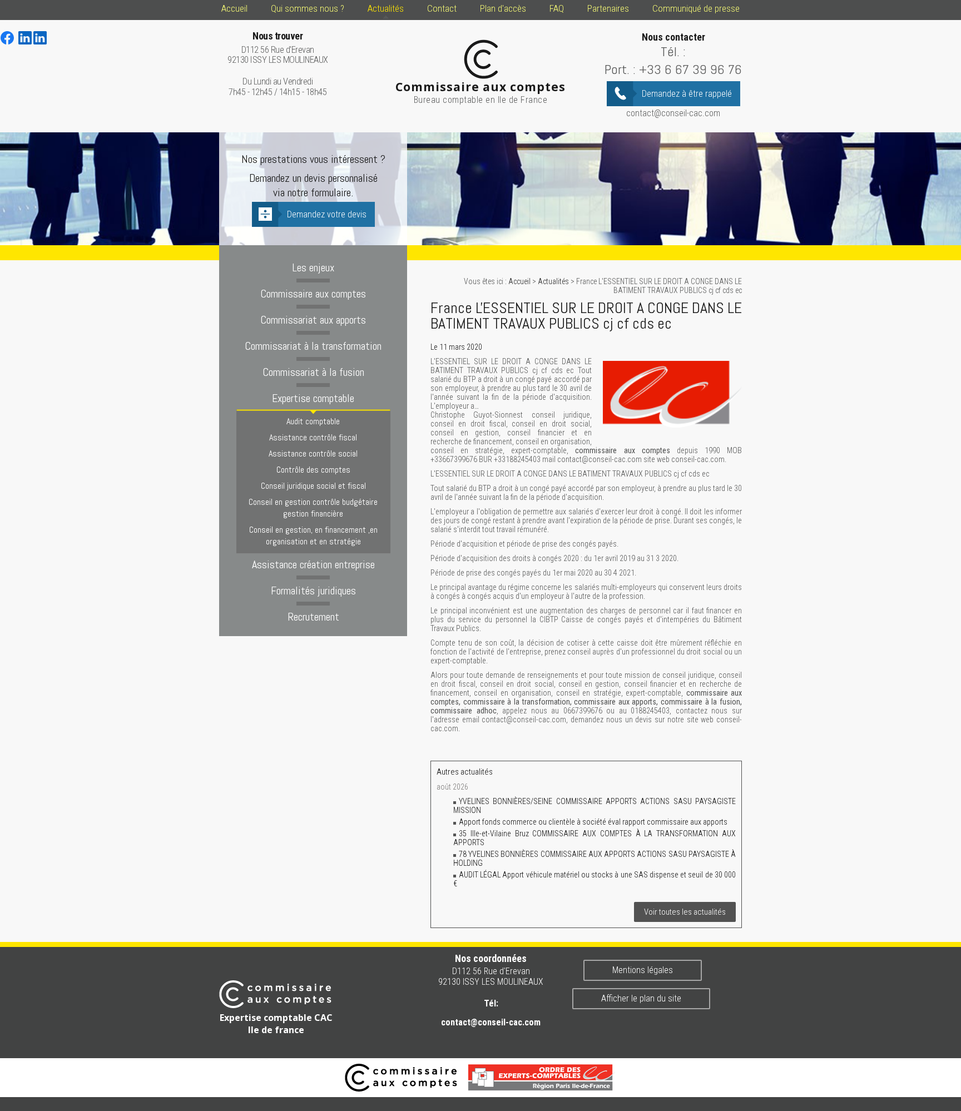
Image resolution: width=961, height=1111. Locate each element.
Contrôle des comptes (313, 469)
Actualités (386, 8)
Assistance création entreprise (313, 564)
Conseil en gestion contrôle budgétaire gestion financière (313, 507)
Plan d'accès (503, 8)
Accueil (234, 8)
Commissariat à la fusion (313, 372)
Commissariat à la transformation (313, 346)
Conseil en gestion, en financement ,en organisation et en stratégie (313, 535)
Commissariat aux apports (313, 320)
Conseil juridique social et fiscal (313, 486)
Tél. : (673, 51)
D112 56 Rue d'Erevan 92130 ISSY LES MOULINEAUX (277, 48)
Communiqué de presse (696, 8)
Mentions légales (642, 970)
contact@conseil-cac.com (673, 113)
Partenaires (608, 8)
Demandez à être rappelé (687, 93)
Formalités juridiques (313, 590)
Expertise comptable (313, 398)
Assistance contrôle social (313, 453)
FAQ (556, 8)
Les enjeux (313, 267)
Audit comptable (313, 421)
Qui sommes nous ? (307, 8)
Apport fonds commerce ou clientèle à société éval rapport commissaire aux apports (593, 821)
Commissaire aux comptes (313, 293)
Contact (442, 8)
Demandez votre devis (326, 214)
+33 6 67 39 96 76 (690, 69)
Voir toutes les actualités (685, 912)
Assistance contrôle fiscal (313, 437)
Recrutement (313, 616)
